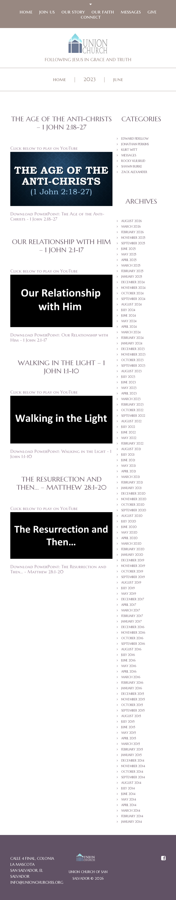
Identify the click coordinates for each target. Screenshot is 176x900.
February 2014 (132, 816)
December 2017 (132, 599)
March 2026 (131, 226)
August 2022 (131, 421)
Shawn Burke (131, 166)
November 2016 (133, 633)
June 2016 (128, 660)
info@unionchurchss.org (36, 882)
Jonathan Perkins (135, 144)
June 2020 (129, 527)
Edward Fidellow (135, 139)
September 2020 (133, 510)
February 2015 (132, 749)
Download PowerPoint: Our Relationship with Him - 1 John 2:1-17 (59, 337)
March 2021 (130, 477)
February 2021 (132, 482)
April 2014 (128, 805)
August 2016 (131, 649)
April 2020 (129, 538)
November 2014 (133, 766)
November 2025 (133, 238)
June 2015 (128, 727)
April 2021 (128, 471)
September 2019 (133, 577)
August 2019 (131, 582)
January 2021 (131, 488)
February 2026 (132, 232)
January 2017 (131, 621)
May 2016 (128, 666)
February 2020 (132, 549)
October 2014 (132, 772)
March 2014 (130, 811)
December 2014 (132, 760)
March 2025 (130, 265)
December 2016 (132, 627)
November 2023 (133, 354)
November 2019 (133, 566)
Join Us (47, 11)
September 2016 (133, 644)
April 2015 (128, 738)
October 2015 (132, 705)
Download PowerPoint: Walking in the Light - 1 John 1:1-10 (60, 454)
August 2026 (131, 221)
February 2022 (132, 443)
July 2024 (128, 310)
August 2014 (131, 783)
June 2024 (128, 315)
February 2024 (132, 338)
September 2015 (133, 710)
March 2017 (130, 610)
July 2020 (128, 521)
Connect (91, 16)
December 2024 (133, 282)
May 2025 (128, 254)
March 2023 (131, 399)
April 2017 (128, 605)
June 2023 (128, 382)
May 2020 (129, 532)
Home (26, 11)
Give (151, 11)
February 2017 (132, 616)
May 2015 (128, 733)
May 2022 (128, 438)
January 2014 (131, 822)
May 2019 (128, 594)
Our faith (102, 11)
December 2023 (133, 349)
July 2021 (128, 455)
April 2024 (129, 327)
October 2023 (132, 360)
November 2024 (133, 288)
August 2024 (131, 304)
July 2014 (128, 788)
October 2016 (132, 638)
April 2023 (129, 393)
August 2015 (131, 716)
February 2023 (132, 404)
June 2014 (128, 794)
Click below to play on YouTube (44, 148)
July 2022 (128, 427)
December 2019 (132, 560)
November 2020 (133, 499)
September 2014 (133, 777)
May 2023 (129, 388)
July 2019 (128, 588)
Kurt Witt (129, 150)
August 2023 (131, 371)
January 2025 (131, 277)
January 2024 (131, 343)
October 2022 (132, 410)
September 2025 (133, 243)
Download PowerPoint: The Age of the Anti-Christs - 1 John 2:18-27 (57, 216)
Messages (131, 11)
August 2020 (132, 516)
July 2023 (128, 377)
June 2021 (128, 460)
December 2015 (132, 694)
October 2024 (132, 293)
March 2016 (130, 677)
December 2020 (133, 493)
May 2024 (129, 321)
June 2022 (128, 432)
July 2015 (128, 722)
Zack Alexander (134, 172)
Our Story (73, 11)
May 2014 (128, 799)
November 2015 (133, 699)
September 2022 (133, 416)
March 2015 (130, 744)
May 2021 (128, 466)
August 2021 (131, 449)
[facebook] (163, 858)
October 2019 (132, 571)
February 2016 (132, 683)
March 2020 (131, 544)
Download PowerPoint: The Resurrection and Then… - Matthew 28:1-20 (58, 569)
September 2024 (133, 299)
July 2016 (128, 655)
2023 (89, 79)
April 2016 (129, 671)
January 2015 (131, 755)
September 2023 (133, 366)
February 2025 (132, 271)
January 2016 (131, 688)
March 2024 (131, 332)
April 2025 (129, 260)
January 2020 (132, 555)
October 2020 (132, 505)
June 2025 (128, 249)
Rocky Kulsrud (133, 161)
